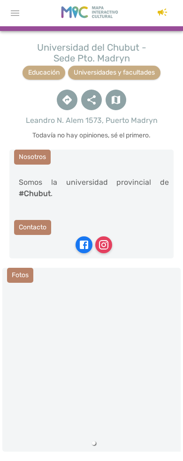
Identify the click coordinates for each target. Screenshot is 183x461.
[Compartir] (91, 100)
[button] (162, 13)
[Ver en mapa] (116, 100)
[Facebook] (84, 244)
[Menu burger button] (15, 13)
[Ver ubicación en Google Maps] (67, 100)
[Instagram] (103, 244)
